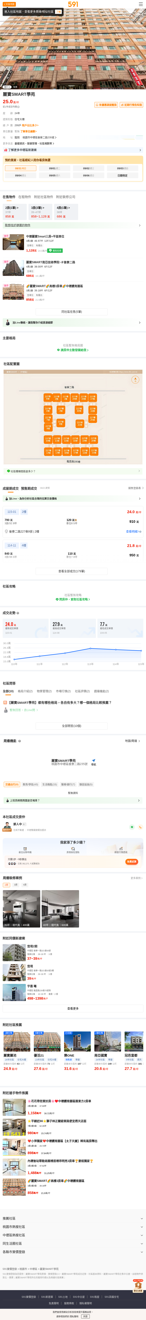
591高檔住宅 (112, 1296)
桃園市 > (24, 1268)
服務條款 (69, 1303)
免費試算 (131, 861)
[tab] (11, 489)
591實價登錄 (29, 1296)
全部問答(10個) (71, 725)
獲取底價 (56, 251)
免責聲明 (54, 1303)
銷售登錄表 (134, 488)
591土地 (63, 1296)
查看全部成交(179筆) (71, 571)
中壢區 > (34, 1268)
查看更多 (73, 1008)
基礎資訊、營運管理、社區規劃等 (33, 143)
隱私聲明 (73, 1316)
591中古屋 (79, 1296)
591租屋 (94, 1296)
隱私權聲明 (85, 1303)
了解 (58, 11)
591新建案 (47, 1296)
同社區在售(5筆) (71, 311)
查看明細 (131, 531)
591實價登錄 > (11, 1268)
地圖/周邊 (131, 740)
